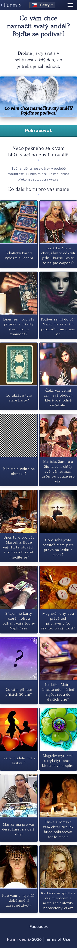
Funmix (13, 5)
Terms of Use (57, 939)
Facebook (38, 926)
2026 (37, 939)
